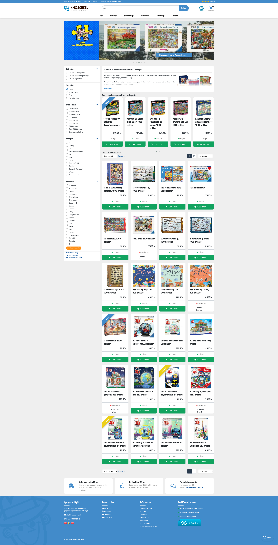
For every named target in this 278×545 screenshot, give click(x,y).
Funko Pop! (161, 16)
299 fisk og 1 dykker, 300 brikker (142, 291)
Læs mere (108, 88)
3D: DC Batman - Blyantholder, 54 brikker (172, 393)
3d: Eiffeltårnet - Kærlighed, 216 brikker (200, 444)
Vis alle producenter (73, 248)
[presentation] (61, 42)
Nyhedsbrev (108, 517)
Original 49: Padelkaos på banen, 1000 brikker (156, 123)
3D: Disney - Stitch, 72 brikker (171, 444)
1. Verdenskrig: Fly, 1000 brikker (141, 189)
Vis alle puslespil (72, 255)
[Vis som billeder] (189, 156)
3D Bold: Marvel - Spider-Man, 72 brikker (143, 342)
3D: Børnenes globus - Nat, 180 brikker (143, 393)
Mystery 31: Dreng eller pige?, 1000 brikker (135, 122)
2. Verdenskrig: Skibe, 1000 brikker (199, 240)
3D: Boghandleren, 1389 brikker (200, 342)
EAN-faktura (144, 517)
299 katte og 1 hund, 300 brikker (199, 291)
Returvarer (144, 520)
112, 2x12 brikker (197, 187)
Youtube (107, 514)
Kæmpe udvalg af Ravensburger (138, 55)
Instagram (107, 511)
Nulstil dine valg (72, 253)
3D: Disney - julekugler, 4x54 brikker (200, 393)
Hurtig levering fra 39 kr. (73, 1)
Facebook (108, 508)
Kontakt (143, 511)
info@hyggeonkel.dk (194, 487)
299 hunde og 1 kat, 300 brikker (170, 291)
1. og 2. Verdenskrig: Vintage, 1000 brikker (114, 189)
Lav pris (175, 16)
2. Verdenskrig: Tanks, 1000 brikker (114, 291)
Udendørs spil (129, 16)
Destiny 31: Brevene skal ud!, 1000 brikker (180, 122)
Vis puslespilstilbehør (74, 258)
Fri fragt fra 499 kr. (91, 1)
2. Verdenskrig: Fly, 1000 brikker (170, 240)
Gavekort (143, 514)
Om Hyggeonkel (146, 508)
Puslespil (113, 16)
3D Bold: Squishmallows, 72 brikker (172, 342)
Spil (101, 16)
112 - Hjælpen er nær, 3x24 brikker (171, 189)
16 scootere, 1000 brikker (112, 240)
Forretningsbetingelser (148, 526)
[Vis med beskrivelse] (194, 156)
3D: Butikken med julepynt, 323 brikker (113, 393)
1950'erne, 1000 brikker (144, 238)
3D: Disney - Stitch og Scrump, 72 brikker (143, 444)
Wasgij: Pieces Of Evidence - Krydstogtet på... (112, 122)
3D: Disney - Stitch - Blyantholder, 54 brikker (115, 444)
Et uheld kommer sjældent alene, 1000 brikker (203, 122)
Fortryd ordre (145, 523)
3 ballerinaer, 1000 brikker (113, 342)
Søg (184, 8)
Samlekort (145, 16)
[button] (133, 63)
